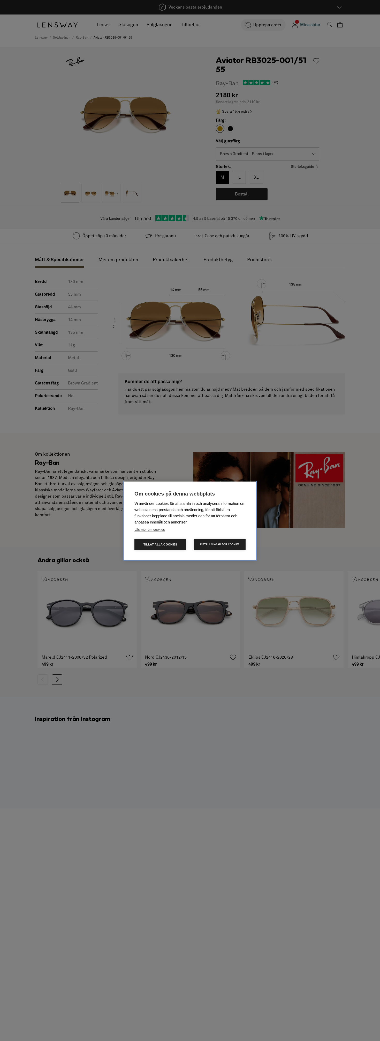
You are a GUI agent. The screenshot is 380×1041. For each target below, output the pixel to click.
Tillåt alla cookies (160, 544)
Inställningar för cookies (220, 544)
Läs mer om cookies (149, 530)
